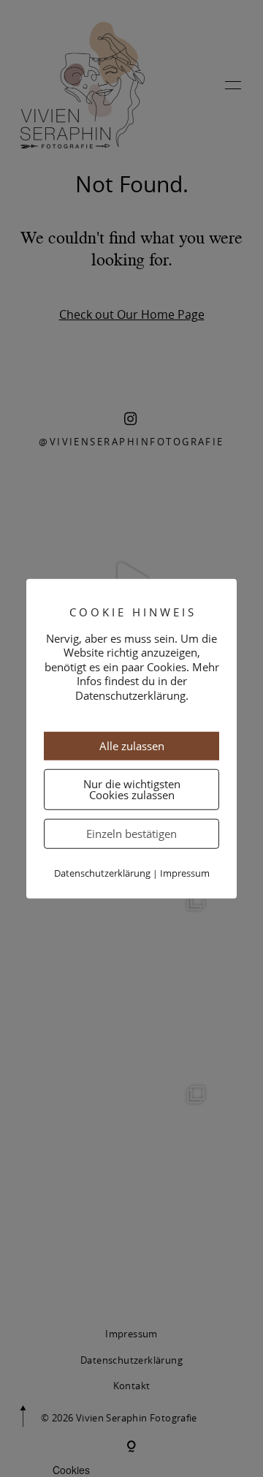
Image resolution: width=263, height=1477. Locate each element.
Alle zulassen (131, 745)
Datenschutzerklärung (102, 873)
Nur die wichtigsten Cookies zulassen (131, 789)
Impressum (185, 873)
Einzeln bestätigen (131, 833)
